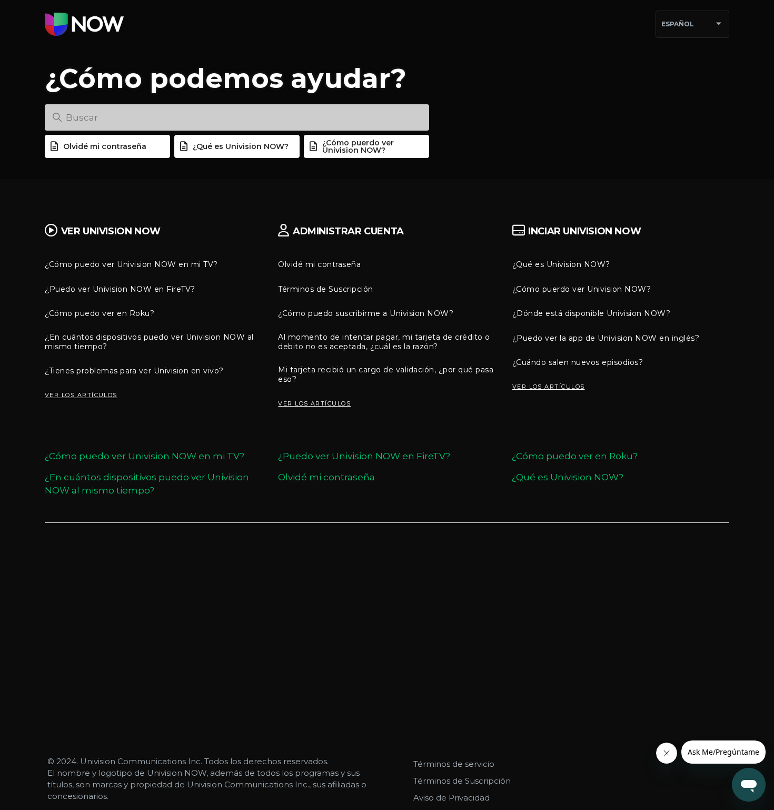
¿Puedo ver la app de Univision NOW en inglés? (606, 338)
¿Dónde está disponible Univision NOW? (591, 313)
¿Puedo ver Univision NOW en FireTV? (120, 289)
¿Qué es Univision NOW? (241, 146)
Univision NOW (111, 231)
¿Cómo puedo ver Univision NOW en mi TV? (131, 264)
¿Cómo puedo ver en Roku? (99, 313)
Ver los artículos (81, 395)
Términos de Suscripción (325, 289)
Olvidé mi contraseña (104, 146)
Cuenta (348, 231)
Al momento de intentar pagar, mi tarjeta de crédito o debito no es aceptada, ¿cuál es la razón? (384, 341)
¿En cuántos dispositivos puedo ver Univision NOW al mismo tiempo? (149, 341)
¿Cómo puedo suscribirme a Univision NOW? (365, 313)
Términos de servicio (453, 764)
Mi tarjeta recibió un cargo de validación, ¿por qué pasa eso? (385, 374)
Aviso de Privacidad (451, 798)
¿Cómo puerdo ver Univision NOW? (358, 146)
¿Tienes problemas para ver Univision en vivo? (134, 371)
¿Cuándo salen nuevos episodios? (577, 362)
